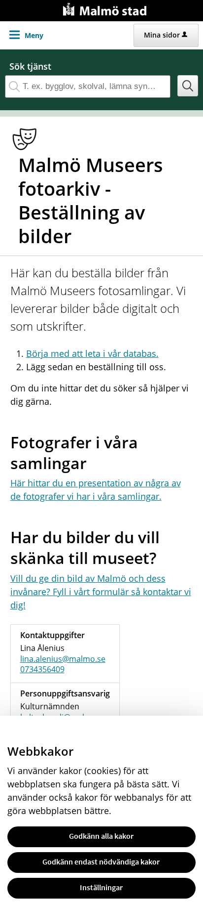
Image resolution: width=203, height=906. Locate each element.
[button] (188, 85)
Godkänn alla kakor (101, 836)
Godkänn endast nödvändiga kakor (101, 861)
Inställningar (101, 887)
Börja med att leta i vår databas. (92, 353)
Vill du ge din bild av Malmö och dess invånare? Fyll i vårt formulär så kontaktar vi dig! (100, 591)
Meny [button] (34, 35)
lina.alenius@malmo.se (62, 658)
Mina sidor (162, 35)
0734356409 (42, 669)
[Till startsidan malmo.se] (106, 8)
